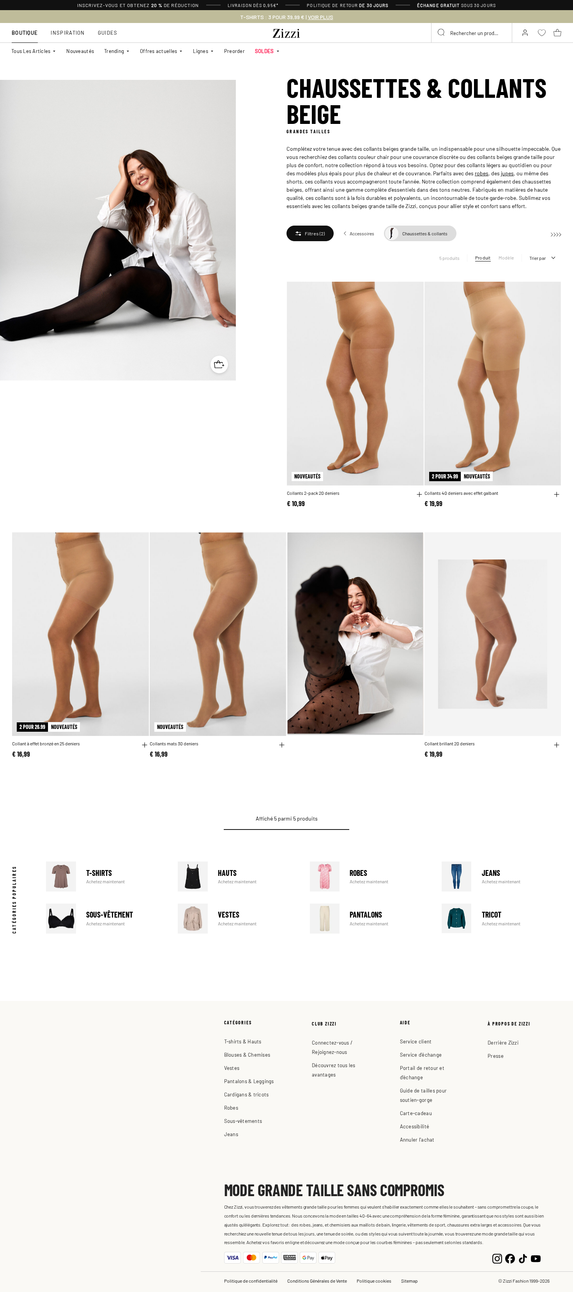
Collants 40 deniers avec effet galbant (461, 493)
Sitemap (409, 1281)
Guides (108, 32)
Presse (496, 1055)
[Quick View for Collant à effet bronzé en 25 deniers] (144, 745)
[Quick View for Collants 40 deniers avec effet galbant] (556, 494)
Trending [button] (114, 51)
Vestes (237, 919)
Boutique (25, 32)
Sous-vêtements (243, 1120)
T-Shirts (106, 876)
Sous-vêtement (106, 919)
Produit (483, 257)
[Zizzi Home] (286, 32)
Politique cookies (374, 1281)
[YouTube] (536, 1258)
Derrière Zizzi (503, 1042)
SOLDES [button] (264, 51)
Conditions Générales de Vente (317, 1281)
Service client (416, 1041)
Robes (370, 876)
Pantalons (370, 919)
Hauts (237, 876)
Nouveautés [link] (80, 51)
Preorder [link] (234, 51)
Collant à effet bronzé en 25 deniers (46, 744)
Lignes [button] (200, 51)
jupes (507, 173)
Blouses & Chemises (247, 1054)
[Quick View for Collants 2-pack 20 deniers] (419, 494)
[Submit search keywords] (442, 33)
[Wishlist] (413, 292)
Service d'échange (421, 1054)
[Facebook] (510, 1258)
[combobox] (472, 32)
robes (481, 173)
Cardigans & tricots (246, 1094)
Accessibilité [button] (414, 1126)
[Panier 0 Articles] (557, 33)
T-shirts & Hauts (243, 1041)
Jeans (501, 876)
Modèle (506, 257)
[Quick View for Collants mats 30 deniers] (282, 745)
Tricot (501, 919)
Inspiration (68, 32)
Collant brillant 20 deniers (449, 744)
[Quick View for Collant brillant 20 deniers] (556, 745)
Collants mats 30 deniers (174, 744)
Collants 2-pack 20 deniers (313, 493)
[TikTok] (523, 1258)
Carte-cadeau (416, 1113)
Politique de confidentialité (251, 1281)
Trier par (537, 258)
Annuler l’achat (417, 1139)
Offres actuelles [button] (158, 51)
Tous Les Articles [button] (30, 51)
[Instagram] (497, 1258)
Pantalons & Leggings (249, 1081)
